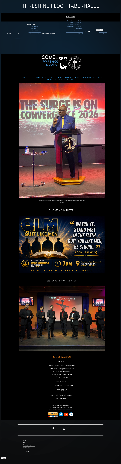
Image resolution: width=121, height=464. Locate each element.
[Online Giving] (53, 416)
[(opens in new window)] (61, 416)
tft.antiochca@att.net (66, 409)
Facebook (53, 428)
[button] (8, 32)
